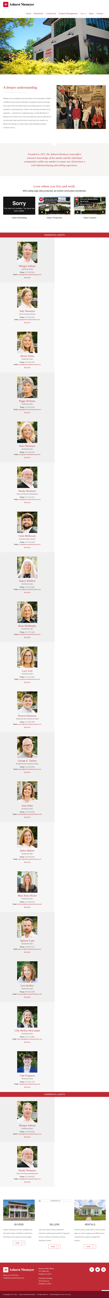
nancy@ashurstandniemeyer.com (29, 589)
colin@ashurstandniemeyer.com (29, 544)
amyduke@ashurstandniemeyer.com (29, 814)
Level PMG (95, 1233)
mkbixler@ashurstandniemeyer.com (29, 904)
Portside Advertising (65, 1294)
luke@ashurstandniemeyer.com (29, 1084)
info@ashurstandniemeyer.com (13, 1278)
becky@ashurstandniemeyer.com (29, 364)
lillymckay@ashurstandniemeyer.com (29, 1039)
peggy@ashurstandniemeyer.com (29, 409)
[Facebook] (91, 1269)
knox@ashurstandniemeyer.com (29, 634)
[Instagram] (103, 1269)
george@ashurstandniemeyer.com (29, 769)
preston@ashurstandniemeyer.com (29, 724)
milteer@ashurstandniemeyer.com (29, 859)
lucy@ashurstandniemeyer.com (29, 679)
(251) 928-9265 (13, 1275)
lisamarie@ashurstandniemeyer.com (29, 994)
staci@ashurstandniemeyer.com (29, 454)
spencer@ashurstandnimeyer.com (29, 949)
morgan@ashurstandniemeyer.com (29, 274)
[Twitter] (97, 1269)
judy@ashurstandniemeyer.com (29, 319)
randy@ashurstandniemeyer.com (30, 499)
